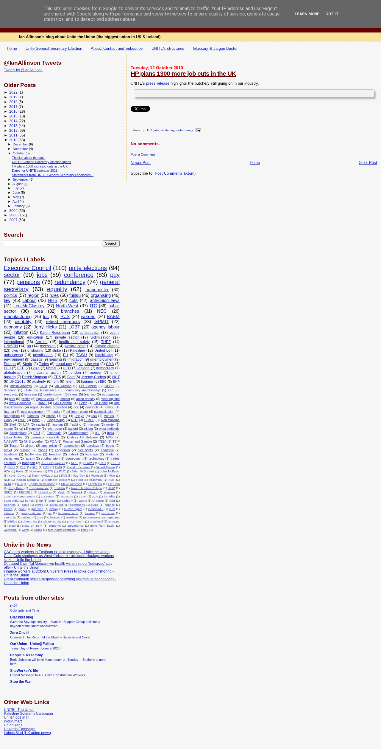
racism (30, 458)
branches (70, 311)
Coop (8, 420)
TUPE (106, 342)
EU (65, 355)
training (87, 381)
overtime (72, 517)
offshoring (168, 130)
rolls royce (54, 428)
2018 (13, 102)
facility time (33, 454)
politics (10, 295)
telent (69, 381)
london (75, 372)
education (35, 337)
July (16, 188)
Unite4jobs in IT (16, 717)
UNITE (8, 492)
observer (54, 517)
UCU (67, 368)
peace (8, 428)
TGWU (81, 355)
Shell (12, 424)
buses (42, 450)
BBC (103, 381)
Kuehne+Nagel (42, 475)
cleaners (9, 504)
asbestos (66, 496)
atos (95, 496)
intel (112, 509)
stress (51, 416)
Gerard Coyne (105, 467)
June (17, 192)
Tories (44, 364)
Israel (36, 420)
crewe (39, 504)
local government (33, 411)
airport (30, 445)
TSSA (102, 441)
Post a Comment (143, 154)
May (16, 197)
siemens (33, 416)
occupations (111, 394)
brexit (8, 450)
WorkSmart (13, 721)
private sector (67, 337)
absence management (19, 496)
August (18, 184)
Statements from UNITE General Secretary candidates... (52, 175)
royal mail (96, 521)
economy (13, 327)
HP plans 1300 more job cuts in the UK (183, 73)
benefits (109, 496)
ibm (56, 381)
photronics (30, 521)
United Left (103, 350)
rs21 (14, 606)
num (40, 517)
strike (56, 350)
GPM (43, 386)
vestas (109, 416)
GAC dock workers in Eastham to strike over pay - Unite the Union (57, 552)
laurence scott (68, 513)
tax (65, 416)
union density (85, 399)
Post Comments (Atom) (175, 173)
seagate (114, 521)
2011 (13, 135)
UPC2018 (25, 492)
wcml (25, 529)
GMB (58, 467)
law (7, 300)
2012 (13, 130)
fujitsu (75, 295)
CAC (102, 463)
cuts (73, 300)
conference (78, 275)
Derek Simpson (34, 377)
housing (55, 359)
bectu (110, 445)
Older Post (368, 162)
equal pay (64, 364)
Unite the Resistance (40, 390)
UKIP (111, 488)
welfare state (75, 346)
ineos (74, 394)
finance (110, 504)
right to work (45, 399)
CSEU (115, 463)
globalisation (14, 372)
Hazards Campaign (19, 729)
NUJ (74, 420)
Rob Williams (110, 420)
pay (115, 275)
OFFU (109, 386)
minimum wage (77, 411)
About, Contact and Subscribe (117, 48)
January (19, 206)
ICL (97, 433)
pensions (28, 282)
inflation (21, 332)
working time (111, 399)
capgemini (62, 450)
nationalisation (104, 411)
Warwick (76, 492)
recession (48, 346)
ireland (109, 407)
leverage (91, 454)
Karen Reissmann (55, 333)
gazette (37, 359)
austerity (39, 381)
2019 (13, 97)
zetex (84, 529)
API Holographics (53, 463)
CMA (110, 364)
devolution (56, 504)
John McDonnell (83, 471)
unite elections (88, 268)
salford (73, 428)
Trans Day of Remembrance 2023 (35, 648)
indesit (73, 454)
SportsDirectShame (42, 484)
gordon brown (53, 394)
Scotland (10, 390)
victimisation (100, 337)
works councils (20, 403)
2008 (13, 215)
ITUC (62, 471)
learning (90, 394)
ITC (149, 130)
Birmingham (18, 433)
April (16, 201)
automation (71, 445)
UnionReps (13, 725)
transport (28, 463)
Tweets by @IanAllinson (23, 70)
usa (94, 416)
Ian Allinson (62, 386)
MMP (109, 437)
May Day (79, 475)
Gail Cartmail (62, 403)
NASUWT (11, 441)
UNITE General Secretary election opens (41, 162)
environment (14, 359)
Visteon (83, 368)
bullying (25, 450)
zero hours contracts (62, 529)
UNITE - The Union (19, 709)
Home (12, 48)
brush (52, 500)
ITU (50, 471)
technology (96, 458)
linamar (9, 411)
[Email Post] (197, 130)
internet (9, 513)
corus (25, 504)
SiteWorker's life (24, 670)
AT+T (74, 463)
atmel (82, 496)
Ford (71, 377)
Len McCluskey (29, 305)
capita (40, 424)
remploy (35, 428)
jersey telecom (31, 513)
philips (12, 521)
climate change (107, 346)
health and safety (74, 342)
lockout (90, 513)
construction (89, 333)
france (8, 509)
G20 (35, 467)
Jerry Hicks (45, 327)
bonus (29, 500)
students (55, 525)
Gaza (35, 368)
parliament (11, 458)
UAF (26, 424)
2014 (13, 121)
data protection (56, 407)
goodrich (91, 407)
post (12, 399)
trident (88, 428)
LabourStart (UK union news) (27, 733)
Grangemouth (78, 433)
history (53, 509)
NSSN (51, 368)
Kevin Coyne (17, 475)
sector (12, 275)
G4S (46, 467)
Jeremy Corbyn (93, 377)
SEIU (7, 484)
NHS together (33, 441)
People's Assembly (89, 479)
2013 (13, 126)
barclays (93, 445)
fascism (57, 424)
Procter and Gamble (77, 441)
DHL (23, 467)
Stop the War (21, 681)
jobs (156, 130)
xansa (38, 529)
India (110, 433)
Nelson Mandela (27, 479)
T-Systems (95, 484)
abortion (109, 492)
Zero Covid (19, 633)
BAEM (113, 316)
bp (41, 500)
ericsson (30, 394)
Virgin (61, 492)
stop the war (89, 364)
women (88, 316)
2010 (13, 140)
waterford (10, 529)
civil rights (85, 450)
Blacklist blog (21, 617)
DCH (11, 467)
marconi (93, 424)
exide (95, 504)
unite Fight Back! (102, 525)
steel (12, 525)
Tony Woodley (39, 488)
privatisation (43, 355)
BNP (116, 381)
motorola (10, 517)
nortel (110, 424)
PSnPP (89, 420)
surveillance (76, 525)
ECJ (7, 368)
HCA (7, 471)
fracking (75, 424)
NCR (7, 479)
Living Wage (56, 420)
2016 (13, 111)
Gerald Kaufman (78, 467)
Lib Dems (101, 403)
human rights (73, 509)
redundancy (185, 130)
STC (20, 484)
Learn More (307, 14)
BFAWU (88, 463)
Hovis (20, 471)
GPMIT (101, 321)
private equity (52, 521)
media (55, 411)
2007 (13, 220)
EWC (22, 420)
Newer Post (141, 162)
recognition (12, 416)
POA (53, 441)
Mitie (112, 475)
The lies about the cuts (28, 157)
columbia (107, 450)
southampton (50, 458)
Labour (29, 300)
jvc (49, 513)
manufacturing (18, 316)
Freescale (54, 433)
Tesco (14, 445)
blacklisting (104, 355)
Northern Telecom (57, 479)
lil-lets (110, 454)
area (38, 311)
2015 (13, 116)
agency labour (105, 327)
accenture (47, 496)
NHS (52, 300)
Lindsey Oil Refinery (82, 437)
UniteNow (44, 492)
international (14, 342)
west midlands (109, 428)
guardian (37, 509)
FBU (36, 433)
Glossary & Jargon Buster (215, 48)
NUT (116, 377)
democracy (105, 368)
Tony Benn (15, 488)
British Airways (21, 386)
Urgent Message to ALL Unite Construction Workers (47, 675)
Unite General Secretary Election (54, 48)
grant (22, 509)
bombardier (11, 500)
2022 (13, 92)
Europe (10, 364)
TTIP (116, 441)
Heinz (83, 403)
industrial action (47, 372)
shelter (65, 399)
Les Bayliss (88, 386)
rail (21, 428)
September (21, 179)
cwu (15, 350)
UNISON (11, 346)
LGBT (74, 327)
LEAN (63, 475)
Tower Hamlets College (86, 488)
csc (110, 390)
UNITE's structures (168, 48)
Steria (27, 364)
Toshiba (59, 488)
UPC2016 (18, 381)
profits (25, 399)
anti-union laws (105, 300)
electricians (77, 504)
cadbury (67, 500)
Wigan (93, 492)
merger (96, 372)
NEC (102, 311)
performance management (101, 517)
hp (143, 130)
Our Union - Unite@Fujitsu (32, 644)
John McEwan (110, 471)
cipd (112, 500)
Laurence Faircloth (45, 437)
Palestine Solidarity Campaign (28, 713)
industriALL (96, 509)
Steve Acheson (71, 484)
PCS (65, 316)
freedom (55, 454)
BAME (42, 403)
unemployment (102, 359)
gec (76, 407)
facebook (10, 454)
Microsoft (97, 475)
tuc (46, 316)
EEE (20, 368)
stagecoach (73, 458)
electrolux (11, 394)
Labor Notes (13, 437)
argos (34, 407)
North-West (67, 305)
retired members (63, 321)
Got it (332, 14)
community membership (82, 390)
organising (101, 295)
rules (54, 295)
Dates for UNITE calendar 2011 (34, 170)
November (21, 149)
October (19, 153)
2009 (13, 211)
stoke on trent (32, 525)
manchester (97, 289)
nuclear (26, 517)
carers (83, 500)
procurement (75, 521)
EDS (57, 377)
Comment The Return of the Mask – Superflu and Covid (50, 637)
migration (76, 359)
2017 (13, 106)
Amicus (41, 342)
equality (57, 289)
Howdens (35, 471)
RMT (111, 479)
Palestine (77, 350)
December (21, 144)
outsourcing (13, 355)
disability (23, 321)
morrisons (108, 513)
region (33, 295)
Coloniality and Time (24, 610)
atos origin (49, 445)
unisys (79, 416)
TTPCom (114, 484)
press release (157, 83)
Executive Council (27, 268)
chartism (98, 500)
